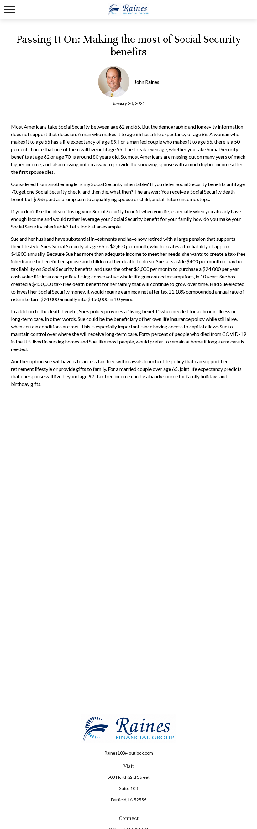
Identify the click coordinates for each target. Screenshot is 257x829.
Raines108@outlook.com (128, 752)
